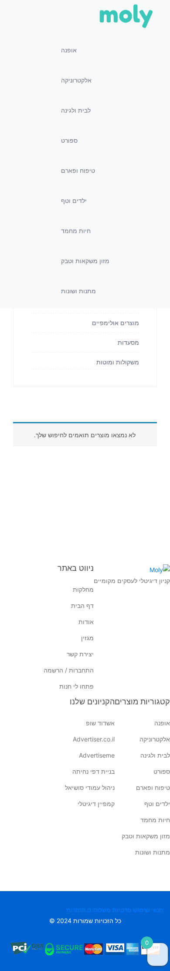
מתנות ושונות (78, 291)
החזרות (75, 909)
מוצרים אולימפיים (115, 322)
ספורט (69, 140)
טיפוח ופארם (78, 170)
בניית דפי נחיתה (93, 771)
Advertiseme (97, 755)
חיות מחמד (76, 230)
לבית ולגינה (76, 110)
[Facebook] (163, 597)
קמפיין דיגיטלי (96, 803)
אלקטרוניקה (76, 80)
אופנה (69, 50)
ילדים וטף (74, 200)
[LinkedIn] (163, 623)
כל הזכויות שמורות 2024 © (85, 920)
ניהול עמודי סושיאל (90, 787)
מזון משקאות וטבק (85, 260)
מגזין (87, 638)
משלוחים (99, 909)
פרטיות (121, 909)
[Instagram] (163, 610)
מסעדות (127, 342)
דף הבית (82, 605)
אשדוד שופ (100, 723)
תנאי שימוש (148, 909)
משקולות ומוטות (117, 362)
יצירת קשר (80, 654)
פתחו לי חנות (76, 686)
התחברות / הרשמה (69, 670)
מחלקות (83, 589)
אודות (86, 621)
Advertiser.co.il (94, 739)
